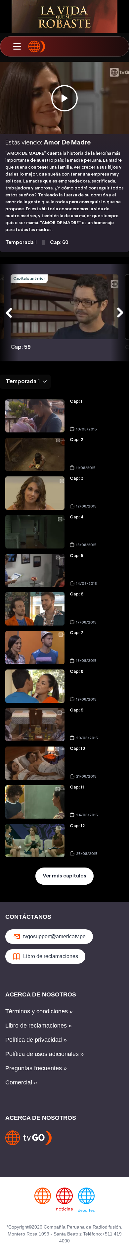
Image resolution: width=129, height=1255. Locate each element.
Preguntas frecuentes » (36, 1068)
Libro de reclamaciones (50, 956)
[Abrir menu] (17, 47)
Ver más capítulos (64, 875)
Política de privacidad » (36, 1039)
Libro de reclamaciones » (38, 1025)
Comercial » (21, 1082)
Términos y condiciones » (39, 1011)
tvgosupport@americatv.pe (54, 936)
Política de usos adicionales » (44, 1054)
